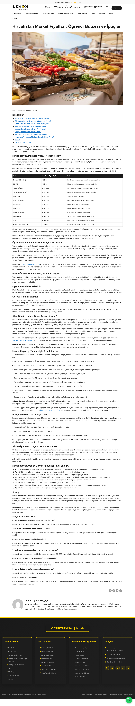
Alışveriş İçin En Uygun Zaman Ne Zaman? (31, 134)
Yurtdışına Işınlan (69, 628)
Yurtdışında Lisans (48, 13)
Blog (93, 13)
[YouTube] (112, 668)
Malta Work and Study (82, 673)
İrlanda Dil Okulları (47, 651)
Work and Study (80, 662)
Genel (14, 18)
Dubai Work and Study (82, 669)
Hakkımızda (12, 651)
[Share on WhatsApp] (120, 590)
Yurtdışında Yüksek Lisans (65, 13)
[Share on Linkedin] (117, 590)
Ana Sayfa (11, 648)
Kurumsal (102, 13)
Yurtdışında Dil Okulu (115, 694)
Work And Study (82, 13)
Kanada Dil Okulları (47, 662)
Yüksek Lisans (79, 655)
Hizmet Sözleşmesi (86, 694)
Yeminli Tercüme (128, 694)
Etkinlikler (11, 672)
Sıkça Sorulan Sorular (23, 142)
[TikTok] (123, 668)
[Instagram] (107, 668)
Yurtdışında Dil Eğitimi (32, 13)
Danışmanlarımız (13, 675)
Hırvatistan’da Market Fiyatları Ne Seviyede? (32, 118)
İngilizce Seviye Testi (15, 655)
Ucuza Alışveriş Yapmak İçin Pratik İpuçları (31, 129)
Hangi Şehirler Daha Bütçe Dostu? (28, 132)
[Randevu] (128, 668)
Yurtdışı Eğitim (16, 13)
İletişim (111, 13)
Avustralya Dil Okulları (48, 669)
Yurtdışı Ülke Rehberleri (16, 665)
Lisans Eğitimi (79, 651)
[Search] (107, 6)
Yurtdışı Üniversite (81, 648)
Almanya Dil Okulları (47, 655)
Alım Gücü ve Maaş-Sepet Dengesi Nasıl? (30, 126)
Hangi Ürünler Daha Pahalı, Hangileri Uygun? (32, 124)
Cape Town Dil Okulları (48, 673)
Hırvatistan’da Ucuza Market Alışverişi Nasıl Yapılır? (34, 137)
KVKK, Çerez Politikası (100, 694)
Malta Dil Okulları (46, 659)
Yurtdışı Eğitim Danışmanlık (22, 340)
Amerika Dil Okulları (47, 666)
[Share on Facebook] (110, 590)
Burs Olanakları (80, 676)
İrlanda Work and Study (82, 666)
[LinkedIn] (118, 668)
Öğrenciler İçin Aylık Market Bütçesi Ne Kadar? (33, 121)
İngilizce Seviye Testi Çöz (50, 410)
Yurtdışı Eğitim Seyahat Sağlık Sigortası (17, 660)
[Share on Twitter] (113, 590)
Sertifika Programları (81, 659)
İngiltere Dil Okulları (47, 648)
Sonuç (17, 140)
